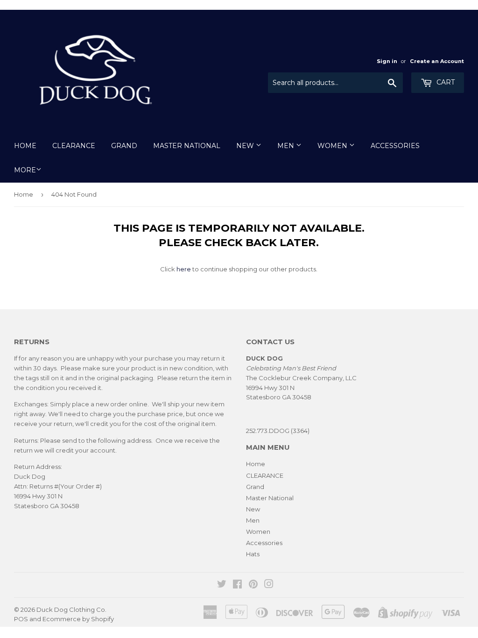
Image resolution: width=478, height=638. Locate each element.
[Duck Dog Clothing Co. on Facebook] (237, 585)
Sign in (387, 61)
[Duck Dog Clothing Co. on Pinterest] (253, 585)
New (246, 146)
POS (21, 619)
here (183, 269)
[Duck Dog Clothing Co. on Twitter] (221, 585)
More (25, 170)
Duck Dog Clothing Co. (71, 609)
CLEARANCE (73, 146)
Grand (124, 146)
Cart (445, 82)
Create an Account (437, 61)
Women (333, 146)
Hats (253, 554)
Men (286, 146)
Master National (186, 146)
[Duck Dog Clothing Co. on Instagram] (269, 585)
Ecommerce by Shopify (78, 619)
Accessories (395, 146)
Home (25, 146)
